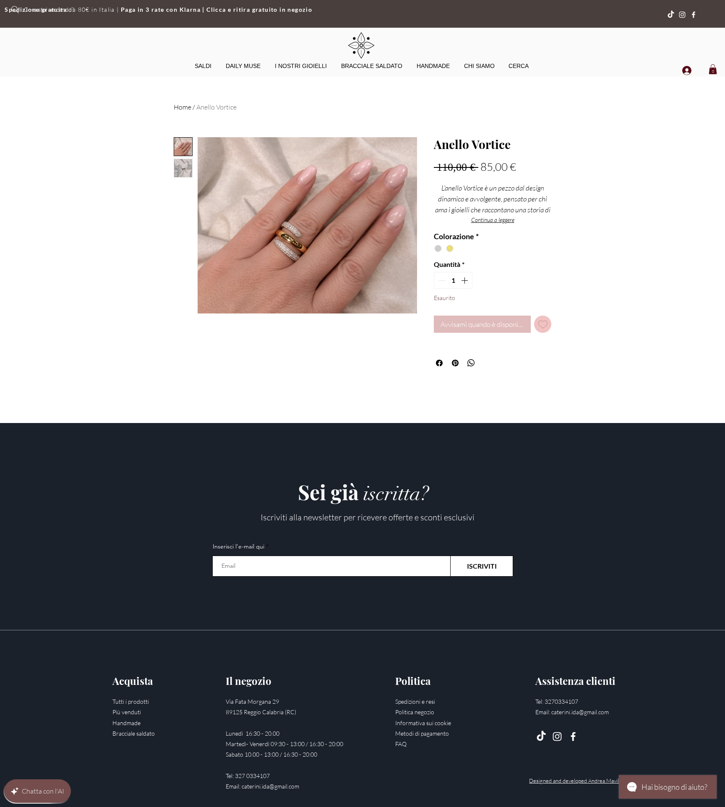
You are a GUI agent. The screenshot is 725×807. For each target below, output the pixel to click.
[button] (301, 65)
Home (182, 107)
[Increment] (465, 280)
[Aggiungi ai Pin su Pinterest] (455, 363)
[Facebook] (693, 14)
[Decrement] (441, 280)
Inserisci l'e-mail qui (238, 546)
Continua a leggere (492, 219)
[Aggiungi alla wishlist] (543, 324)
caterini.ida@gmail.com (270, 786)
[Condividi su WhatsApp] (471, 363)
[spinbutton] (453, 280)
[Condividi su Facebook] (439, 363)
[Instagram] (682, 14)
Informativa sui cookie (423, 722)
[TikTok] (541, 736)
